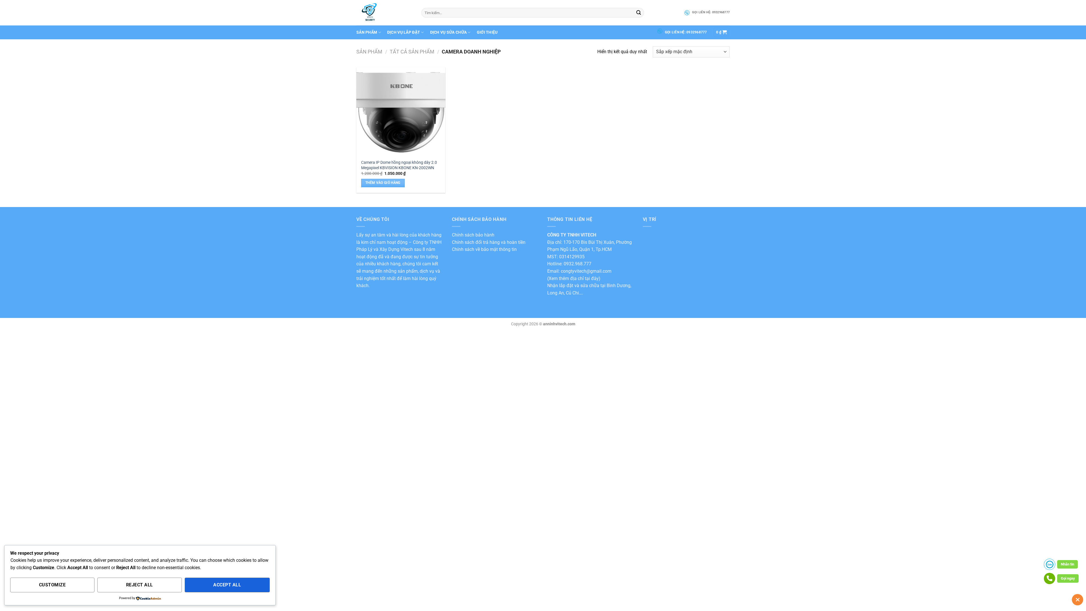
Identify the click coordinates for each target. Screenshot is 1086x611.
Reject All (139, 585)
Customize (52, 585)
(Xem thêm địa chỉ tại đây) (573, 278)
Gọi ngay (1068, 578)
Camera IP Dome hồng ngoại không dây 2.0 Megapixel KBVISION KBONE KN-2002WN (399, 165)
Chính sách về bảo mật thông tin (484, 249)
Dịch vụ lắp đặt (403, 32)
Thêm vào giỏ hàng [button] (382, 183)
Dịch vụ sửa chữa (448, 32)
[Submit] (638, 13)
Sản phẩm (366, 32)
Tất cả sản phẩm (412, 52)
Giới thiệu (487, 32)
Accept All (227, 585)
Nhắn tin (1067, 564)
